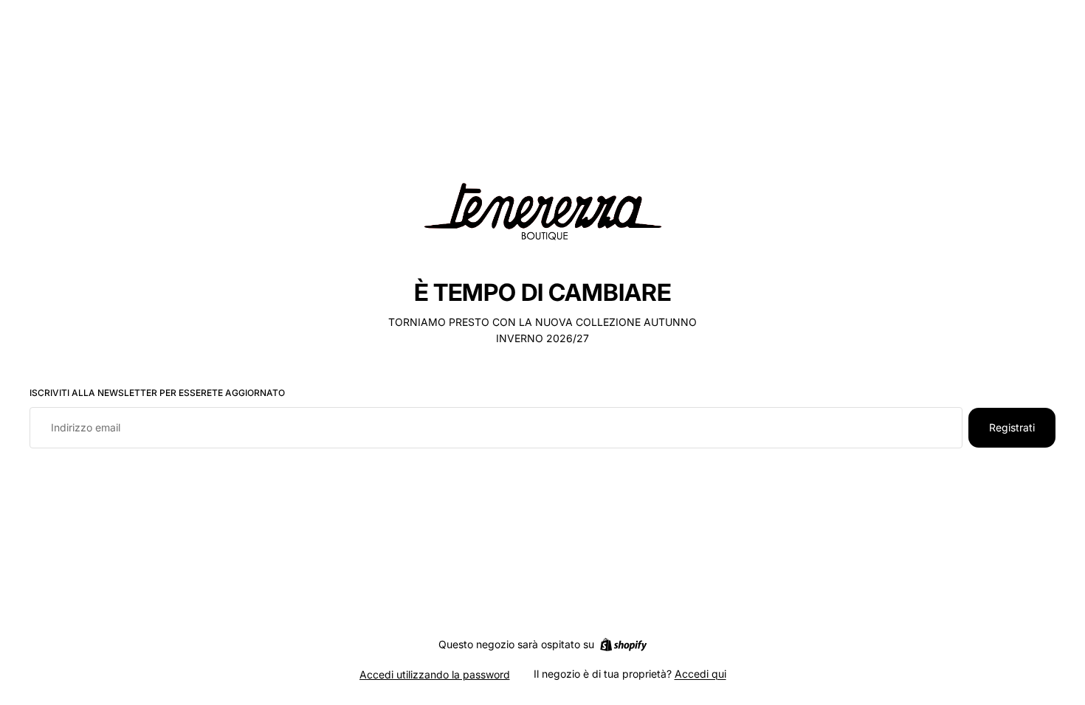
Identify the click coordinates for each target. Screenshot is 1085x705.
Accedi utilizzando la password (434, 674)
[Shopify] (623, 644)
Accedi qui (700, 673)
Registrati (1012, 427)
